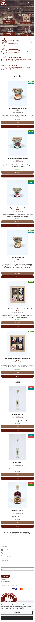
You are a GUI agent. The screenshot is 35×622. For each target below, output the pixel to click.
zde (23, 608)
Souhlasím (17, 618)
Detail (17, 126)
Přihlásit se (5, 576)
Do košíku (17, 122)
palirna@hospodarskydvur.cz (10, 549)
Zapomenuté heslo (5, 581)
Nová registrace (4, 579)
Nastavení (17, 613)
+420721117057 (7, 553)
